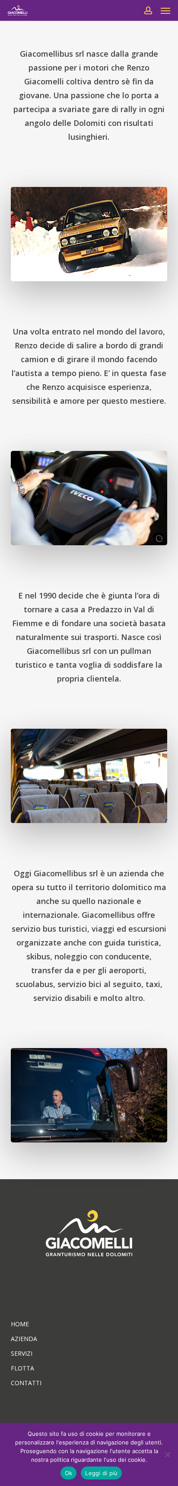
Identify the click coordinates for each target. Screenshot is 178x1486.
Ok (69, 1473)
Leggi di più (101, 1473)
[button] (165, 10)
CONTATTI (26, 1383)
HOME (20, 1324)
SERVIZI (21, 1353)
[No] (167, 1454)
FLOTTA (22, 1368)
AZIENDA (24, 1339)
